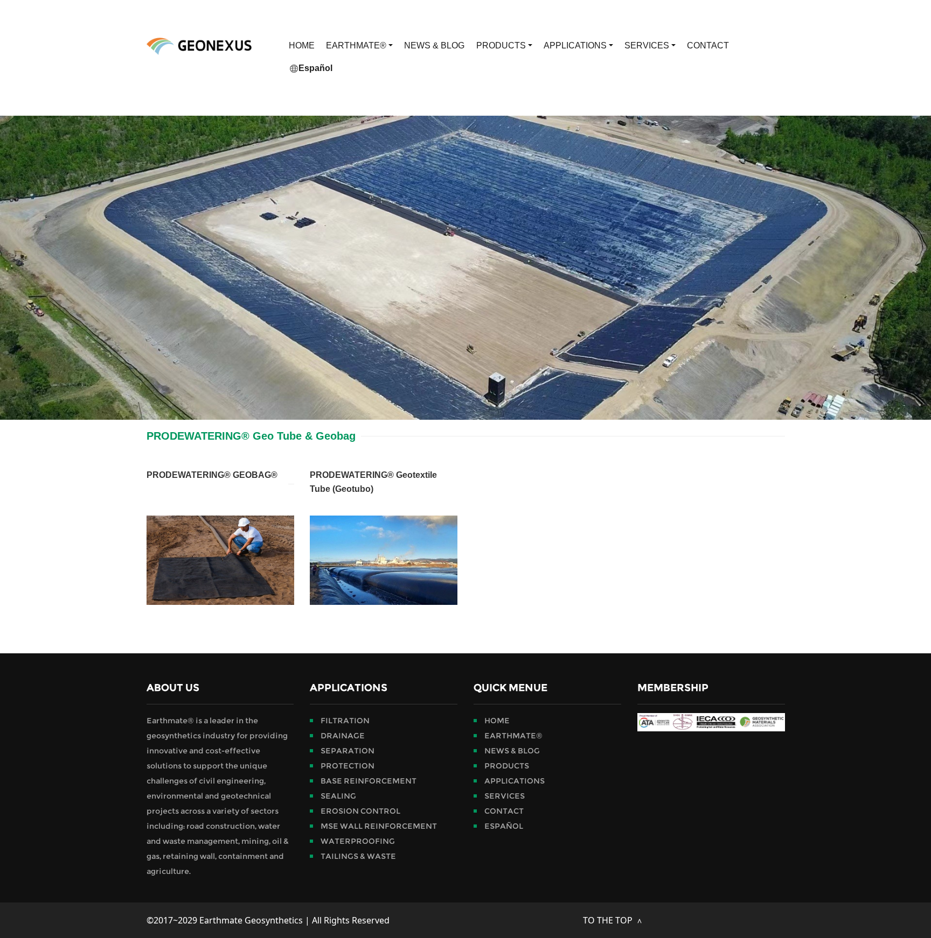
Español (315, 68)
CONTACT (708, 45)
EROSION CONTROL (360, 811)
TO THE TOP (609, 920)
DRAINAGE (343, 735)
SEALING (338, 796)
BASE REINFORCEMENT (368, 781)
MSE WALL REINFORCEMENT (379, 826)
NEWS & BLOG (434, 45)
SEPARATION (347, 751)
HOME (302, 45)
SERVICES (647, 45)
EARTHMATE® (357, 45)
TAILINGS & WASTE (358, 856)
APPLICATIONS (576, 45)
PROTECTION (347, 766)
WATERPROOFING (358, 841)
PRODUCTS (502, 45)
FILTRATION (345, 720)
